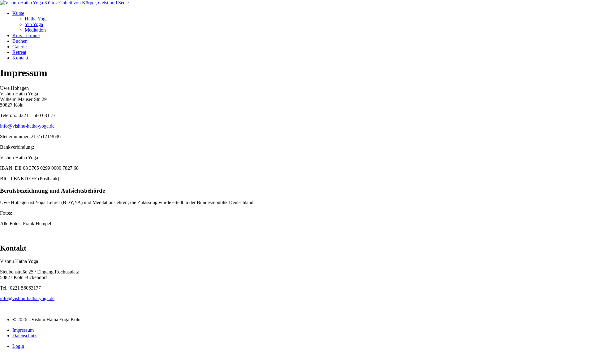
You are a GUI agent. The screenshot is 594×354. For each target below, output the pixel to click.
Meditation (35, 30)
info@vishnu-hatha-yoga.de (27, 126)
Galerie (19, 46)
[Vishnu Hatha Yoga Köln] (64, 2)
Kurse (18, 13)
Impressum (23, 330)
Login (18, 346)
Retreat (19, 52)
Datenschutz (24, 335)
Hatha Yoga (36, 18)
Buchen (20, 41)
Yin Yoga (34, 24)
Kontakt (20, 57)
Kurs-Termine (26, 35)
